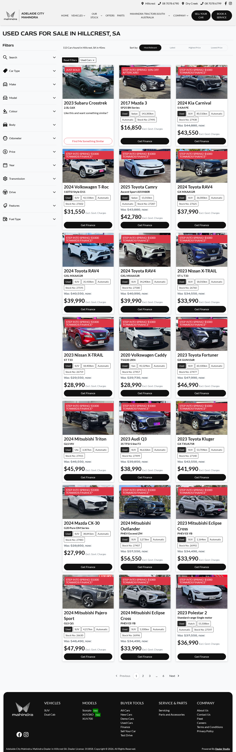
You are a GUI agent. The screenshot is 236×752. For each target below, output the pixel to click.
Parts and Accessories (172, 714)
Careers (201, 722)
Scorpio (86, 710)
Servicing (164, 710)
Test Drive (127, 735)
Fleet (200, 718)
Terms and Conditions (210, 727)
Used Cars (127, 722)
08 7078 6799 (213, 3)
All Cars (125, 710)
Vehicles (77, 15)
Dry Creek (192, 3)
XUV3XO (88, 714)
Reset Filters (70, 60)
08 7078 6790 (170, 3)
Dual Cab (49, 714)
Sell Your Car (128, 731)
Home (65, 15)
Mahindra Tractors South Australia (147, 15)
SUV (47, 710)
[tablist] (183, 47)
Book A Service (221, 15)
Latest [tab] (172, 47)
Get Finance (145, 141)
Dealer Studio (222, 748)
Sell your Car (201, 15)
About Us (202, 710)
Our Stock (94, 15)
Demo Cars (127, 718)
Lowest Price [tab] (216, 47)
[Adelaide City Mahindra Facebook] (226, 3)
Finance (125, 727)
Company (179, 15)
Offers (110, 15)
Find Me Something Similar (88, 141)
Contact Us (203, 714)
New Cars (126, 714)
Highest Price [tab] (195, 47)
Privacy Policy (205, 731)
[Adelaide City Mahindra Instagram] (231, 3)
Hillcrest (150, 3)
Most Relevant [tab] (150, 47)
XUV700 (87, 718)
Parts (120, 15)
